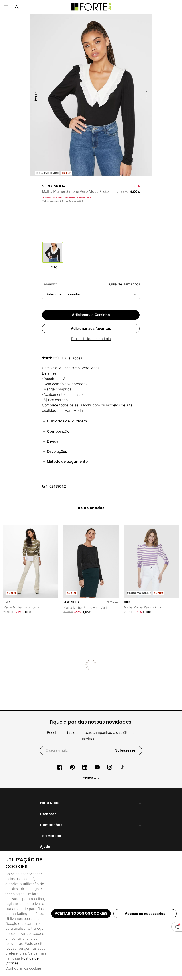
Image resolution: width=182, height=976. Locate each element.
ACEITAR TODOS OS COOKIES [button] (81, 913)
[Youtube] (97, 767)
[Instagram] (109, 767)
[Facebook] (59, 767)
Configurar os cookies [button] (23, 968)
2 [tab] (146, 93)
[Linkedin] (84, 767)
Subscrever (125, 750)
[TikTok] (122, 767)
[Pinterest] (72, 767)
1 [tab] (146, 91)
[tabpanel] (91, 95)
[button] (17, 6)
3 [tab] (146, 96)
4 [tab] (146, 98)
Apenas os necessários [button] (145, 913)
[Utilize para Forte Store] (91, 7)
